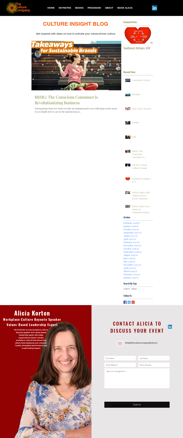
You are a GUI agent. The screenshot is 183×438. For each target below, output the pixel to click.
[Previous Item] (128, 35)
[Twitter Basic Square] (129, 302)
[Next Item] (148, 35)
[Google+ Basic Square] (133, 302)
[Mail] (120, 343)
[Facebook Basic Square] (125, 302)
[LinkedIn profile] (154, 8)
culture (127, 289)
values (134, 289)
